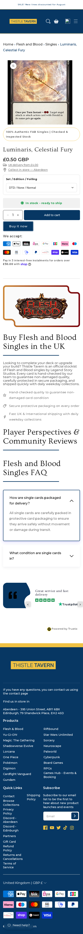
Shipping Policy (33, 797)
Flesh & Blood (13, 729)
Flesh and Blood (29, 44)
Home (8, 44)
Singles (51, 44)
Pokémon (10, 763)
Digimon (9, 768)
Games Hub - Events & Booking (60, 775)
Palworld (50, 751)
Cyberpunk (52, 757)
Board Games (53, 763)
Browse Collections (11, 803)
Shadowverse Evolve (18, 746)
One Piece (10, 757)
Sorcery (49, 740)
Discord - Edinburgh (11, 828)
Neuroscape (52, 746)
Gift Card (9, 841)
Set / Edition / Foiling (21, 179)
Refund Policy (8, 848)
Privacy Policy (8, 811)
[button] (48, 21)
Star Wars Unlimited (58, 735)
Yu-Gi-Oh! (10, 735)
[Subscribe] (74, 815)
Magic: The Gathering (18, 740)
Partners (9, 836)
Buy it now (18, 226)
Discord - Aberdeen (10, 820)
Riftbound (51, 729)
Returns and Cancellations (13, 857)
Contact (9, 796)
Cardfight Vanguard (17, 774)
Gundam (9, 780)
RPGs (48, 768)
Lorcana (9, 751)
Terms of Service (9, 865)
